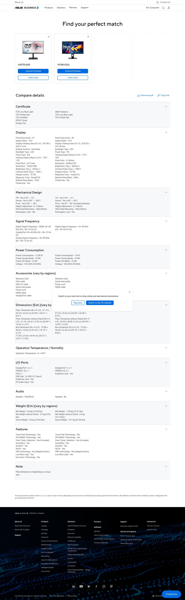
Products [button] (49, 7)
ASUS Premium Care (127, 536)
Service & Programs (128, 532)
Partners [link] (73, 7)
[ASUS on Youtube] (81, 586)
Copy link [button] (165, 95)
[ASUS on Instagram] (104, 586)
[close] (129, 292)
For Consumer (152, 7)
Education (71, 533)
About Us (19, 2)
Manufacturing (73, 545)
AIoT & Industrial (47, 552)
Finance (70, 558)
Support (18, 535)
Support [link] (84, 7)
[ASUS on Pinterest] (111, 586)
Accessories (45, 571)
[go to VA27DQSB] (33, 50)
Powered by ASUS (126, 543)
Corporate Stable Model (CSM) (131, 540)
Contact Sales (152, 530)
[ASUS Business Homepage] (27, 8)
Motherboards (46, 545)
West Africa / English (162, 596)
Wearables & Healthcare (49, 564)
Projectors (44, 537)
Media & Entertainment (76, 555)
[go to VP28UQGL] (72, 50)
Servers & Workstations (49, 541)
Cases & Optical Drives (49, 560)
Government (72, 562)
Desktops (44, 530)
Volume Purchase (153, 526)
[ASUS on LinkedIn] (74, 586)
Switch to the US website (99, 302)
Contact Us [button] (165, 2)
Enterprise (71, 530)
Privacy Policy (72, 596)
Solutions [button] (61, 7)
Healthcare (71, 541)
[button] (163, 8)
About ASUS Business (22, 526)
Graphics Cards (46, 548)
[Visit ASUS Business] (22, 513)
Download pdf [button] (146, 95)
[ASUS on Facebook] (96, 586)
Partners (97, 522)
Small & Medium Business (77, 526)
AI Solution (71, 566)
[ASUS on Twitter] (89, 586)
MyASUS (97, 531)
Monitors (44, 533)
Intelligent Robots (47, 567)
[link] (33, 77)
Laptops (44, 526)
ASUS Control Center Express (104, 539)
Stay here (78, 302)
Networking (45, 556)
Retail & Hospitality (74, 537)
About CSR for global (22, 530)
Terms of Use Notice (57, 596)
